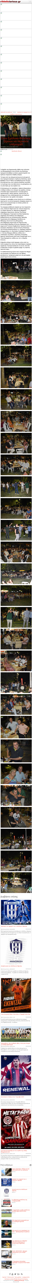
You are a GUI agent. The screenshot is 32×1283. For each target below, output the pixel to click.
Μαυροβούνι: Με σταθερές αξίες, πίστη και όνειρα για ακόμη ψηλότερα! (15, 1044)
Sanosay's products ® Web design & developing (16, 1279)
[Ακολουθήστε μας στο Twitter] (15, 1274)
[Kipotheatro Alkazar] (16, 151)
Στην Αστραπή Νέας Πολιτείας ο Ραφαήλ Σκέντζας (15, 1014)
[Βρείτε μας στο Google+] (18, 1274)
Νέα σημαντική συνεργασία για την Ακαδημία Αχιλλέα (20, 1221)
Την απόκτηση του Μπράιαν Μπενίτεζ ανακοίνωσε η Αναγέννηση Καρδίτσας (19, 1242)
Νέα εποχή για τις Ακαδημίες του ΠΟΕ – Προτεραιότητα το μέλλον (21, 1231)
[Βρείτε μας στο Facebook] (10, 1274)
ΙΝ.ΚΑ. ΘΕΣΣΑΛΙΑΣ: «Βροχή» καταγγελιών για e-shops (19, 1251)
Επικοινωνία (10, 1277)
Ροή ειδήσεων (6, 1165)
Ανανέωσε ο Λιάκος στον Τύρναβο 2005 (12, 1097)
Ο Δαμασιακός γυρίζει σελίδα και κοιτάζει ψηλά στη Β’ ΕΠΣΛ (21, 1210)
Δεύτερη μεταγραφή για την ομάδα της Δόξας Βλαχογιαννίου (14, 1151)
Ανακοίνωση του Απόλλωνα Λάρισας (11, 966)
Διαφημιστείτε (26, 1277)
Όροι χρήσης (18, 1277)
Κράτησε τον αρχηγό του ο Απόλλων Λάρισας (18, 112)
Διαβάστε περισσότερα (16, 114)
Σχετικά (4, 1277)
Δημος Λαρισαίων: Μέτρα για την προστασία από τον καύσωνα (20, 1169)
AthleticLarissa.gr (19, 1280)
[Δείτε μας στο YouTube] (12, 1274)
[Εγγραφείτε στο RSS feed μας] (22, 1274)
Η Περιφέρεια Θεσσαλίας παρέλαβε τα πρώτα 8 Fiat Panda (21, 1262)
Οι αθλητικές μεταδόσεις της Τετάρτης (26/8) (19, 1200)
